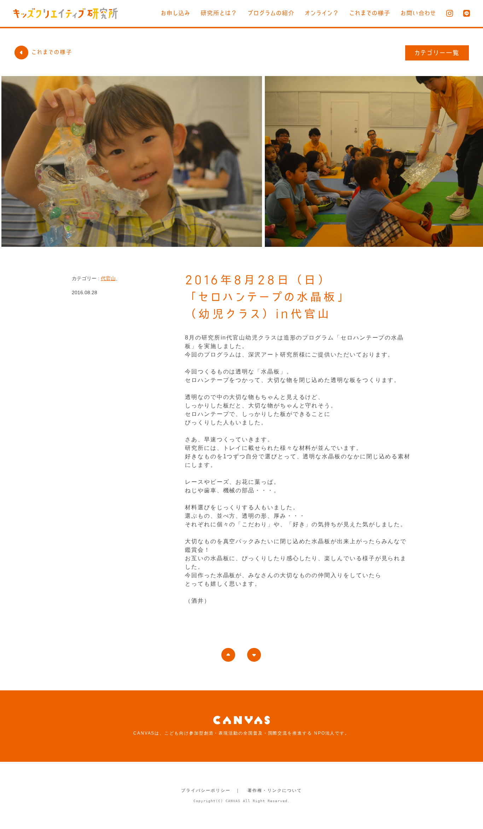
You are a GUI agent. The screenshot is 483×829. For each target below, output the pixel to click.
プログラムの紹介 (271, 13)
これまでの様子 (369, 13)
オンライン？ (322, 13)
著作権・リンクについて (275, 790)
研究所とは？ (218, 13)
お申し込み (175, 13)
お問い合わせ (418, 13)
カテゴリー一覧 (437, 53)
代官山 (108, 278)
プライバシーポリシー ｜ (210, 790)
